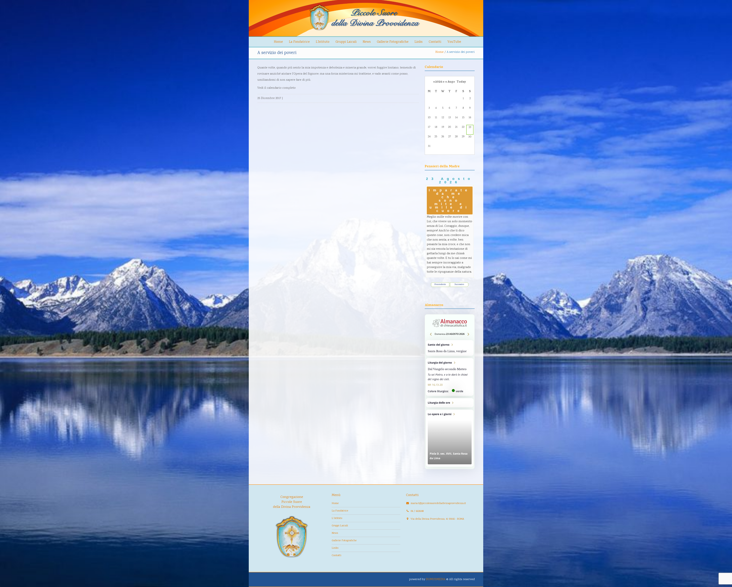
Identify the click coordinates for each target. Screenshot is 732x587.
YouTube (454, 41)
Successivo (459, 284)
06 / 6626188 (417, 511)
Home (278, 41)
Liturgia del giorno (450, 377)
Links (419, 41)
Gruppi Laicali (346, 41)
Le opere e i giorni (450, 438)
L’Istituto (322, 41)
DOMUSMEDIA (435, 579)
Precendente (440, 284)
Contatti (435, 41)
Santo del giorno (450, 348)
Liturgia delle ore (450, 402)
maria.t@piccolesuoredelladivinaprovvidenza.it (438, 503)
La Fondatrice (299, 41)
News (367, 41)
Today (461, 82)
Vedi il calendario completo (276, 88)
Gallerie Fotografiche (393, 41)
